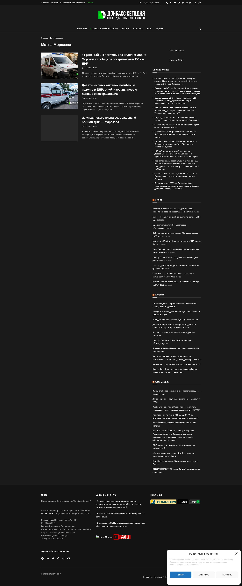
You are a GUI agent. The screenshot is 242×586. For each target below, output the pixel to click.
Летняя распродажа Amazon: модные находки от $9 (176, 364)
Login (198, 2)
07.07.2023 (87, 126)
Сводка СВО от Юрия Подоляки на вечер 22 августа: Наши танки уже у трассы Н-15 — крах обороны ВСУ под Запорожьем (176, 81)
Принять (181, 574)
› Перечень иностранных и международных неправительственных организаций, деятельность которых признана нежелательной (119, 504)
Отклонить (204, 574)
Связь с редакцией (60, 551)
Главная (44, 38)
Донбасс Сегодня (54, 574)
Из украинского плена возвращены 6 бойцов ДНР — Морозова (109, 119)
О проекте (45, 2)
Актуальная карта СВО (105, 28)
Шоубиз (159, 294)
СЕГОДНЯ (125, 28)
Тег (51, 38)
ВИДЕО (159, 28)
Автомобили (162, 381)
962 (95, 68)
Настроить (227, 574)
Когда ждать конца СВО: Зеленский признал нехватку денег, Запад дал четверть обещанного (176, 119)
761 (95, 98)
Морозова (59, 38)
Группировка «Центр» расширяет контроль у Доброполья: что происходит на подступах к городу (175, 134)
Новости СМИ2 (177, 50)
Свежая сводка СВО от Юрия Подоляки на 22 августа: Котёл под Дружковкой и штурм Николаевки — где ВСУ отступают (175, 100)
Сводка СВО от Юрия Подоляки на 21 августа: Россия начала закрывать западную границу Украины (175, 176)
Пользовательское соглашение (72, 2)
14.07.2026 (87, 68)
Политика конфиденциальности (204, 581)
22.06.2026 (87, 98)
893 (95, 126)
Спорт (158, 199)
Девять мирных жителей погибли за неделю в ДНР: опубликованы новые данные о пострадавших (109, 89)
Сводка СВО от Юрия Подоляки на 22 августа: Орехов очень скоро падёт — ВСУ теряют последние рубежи (175, 144)
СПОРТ (149, 28)
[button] (236, 553)
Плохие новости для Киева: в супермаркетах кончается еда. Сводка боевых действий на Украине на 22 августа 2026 (175, 110)
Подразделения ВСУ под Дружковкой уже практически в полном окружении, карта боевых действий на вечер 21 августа (176, 186)
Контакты (55, 2)
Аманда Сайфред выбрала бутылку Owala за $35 (175, 319)
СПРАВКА (138, 28)
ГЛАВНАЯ (82, 28)
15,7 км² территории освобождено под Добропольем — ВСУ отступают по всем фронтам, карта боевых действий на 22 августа (176, 154)
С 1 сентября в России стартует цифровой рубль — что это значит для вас (176, 126)
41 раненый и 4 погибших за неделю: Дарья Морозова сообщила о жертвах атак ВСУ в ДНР (114, 59)
